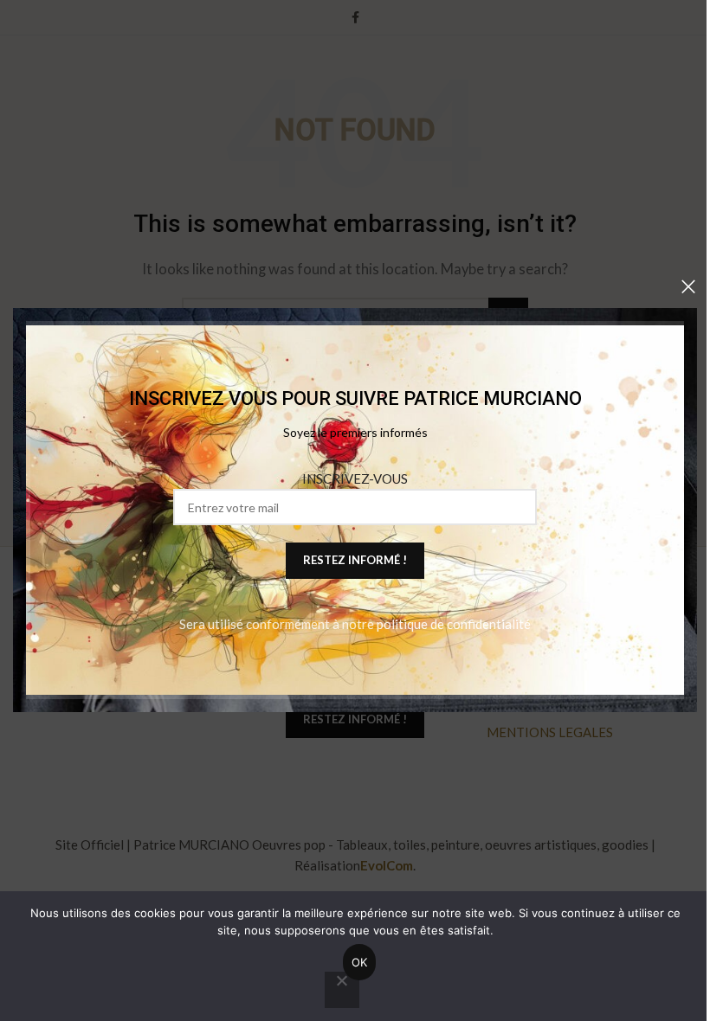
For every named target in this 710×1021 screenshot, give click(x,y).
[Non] (342, 990)
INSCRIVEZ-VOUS (355, 479)
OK (360, 962)
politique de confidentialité (454, 625)
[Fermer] (688, 286)
